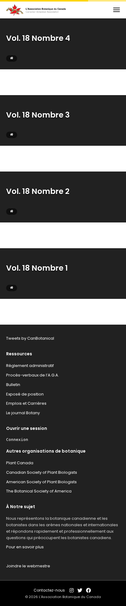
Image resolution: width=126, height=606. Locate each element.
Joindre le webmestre (28, 566)
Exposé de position (25, 394)
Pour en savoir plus (25, 547)
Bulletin (13, 385)
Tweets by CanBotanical (30, 338)
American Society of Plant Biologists (41, 482)
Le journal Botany (23, 413)
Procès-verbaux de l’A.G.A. (32, 375)
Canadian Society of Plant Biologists (41, 472)
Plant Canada (19, 463)
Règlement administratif (30, 366)
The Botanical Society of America (39, 491)
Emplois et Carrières (26, 403)
